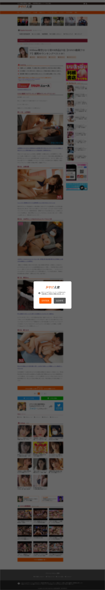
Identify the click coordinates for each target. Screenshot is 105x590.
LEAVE (59, 300)
